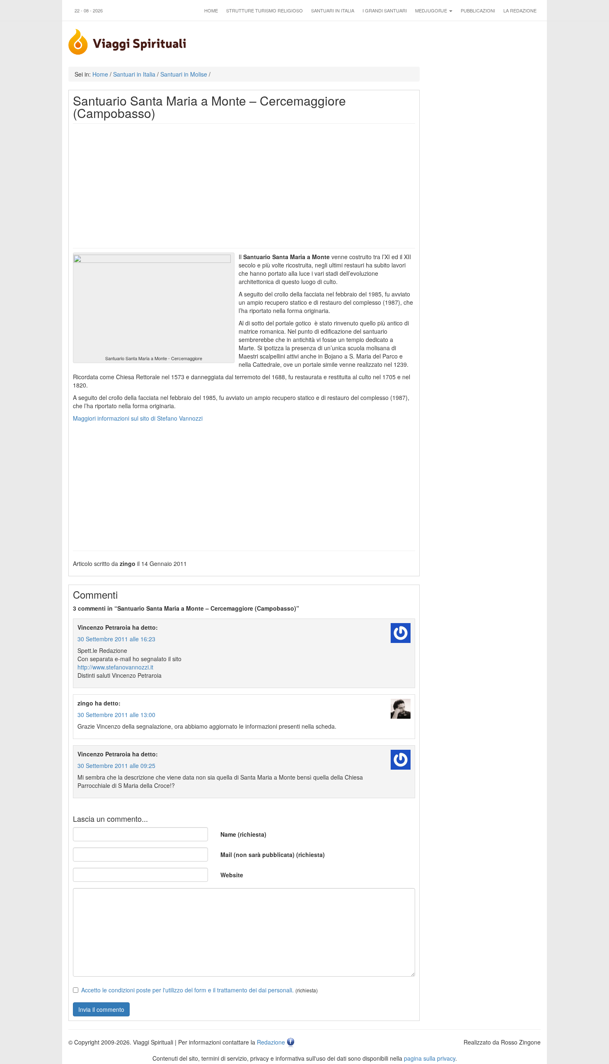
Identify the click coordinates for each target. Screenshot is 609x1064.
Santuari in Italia (332, 10)
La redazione (519, 10)
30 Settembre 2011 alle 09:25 (116, 765)
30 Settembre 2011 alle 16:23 (116, 639)
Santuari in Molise (183, 74)
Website (231, 875)
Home (211, 10)
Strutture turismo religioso (264, 10)
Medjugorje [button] (431, 10)
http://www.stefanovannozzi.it (115, 667)
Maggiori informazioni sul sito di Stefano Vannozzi (138, 418)
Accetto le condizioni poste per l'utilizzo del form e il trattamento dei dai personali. (187, 990)
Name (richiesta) (243, 834)
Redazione (271, 1042)
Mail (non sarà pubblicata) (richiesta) (272, 854)
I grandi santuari (384, 10)
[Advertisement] (244, 186)
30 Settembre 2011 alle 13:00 (116, 714)
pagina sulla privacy (429, 1058)
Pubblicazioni (478, 10)
